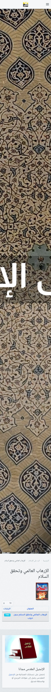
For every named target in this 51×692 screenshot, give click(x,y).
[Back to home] (25, 4)
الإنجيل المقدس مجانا (31, 669)
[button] (47, 4)
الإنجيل (11, 675)
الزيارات (6, 609)
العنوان (30, 609)
